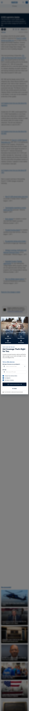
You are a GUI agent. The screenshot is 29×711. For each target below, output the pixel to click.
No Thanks (14, 388)
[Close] (25, 319)
